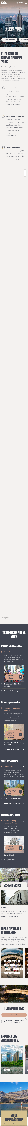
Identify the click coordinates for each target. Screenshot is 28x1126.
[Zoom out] (25, 173)
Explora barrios (10, 40)
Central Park (8, 767)
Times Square (9, 652)
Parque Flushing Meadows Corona (10, 822)
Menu (21, 3)
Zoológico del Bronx (12, 749)
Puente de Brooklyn (11, 691)
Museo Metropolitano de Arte (12, 709)
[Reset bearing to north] (25, 175)
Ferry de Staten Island (12, 799)
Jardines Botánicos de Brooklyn (12, 743)
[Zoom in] (25, 171)
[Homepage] (4, 3)
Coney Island (9, 855)
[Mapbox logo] (5, 618)
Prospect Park (9, 860)
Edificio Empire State (12, 803)
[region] (14, 394)
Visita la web (13, 1015)
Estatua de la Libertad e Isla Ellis (13, 685)
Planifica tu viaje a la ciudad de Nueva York (15, 1021)
